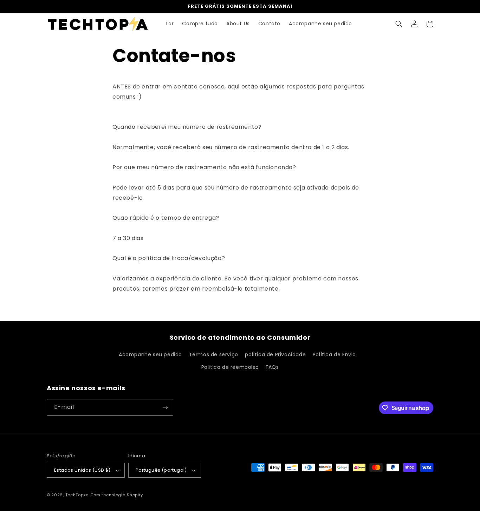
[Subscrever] (165, 407)
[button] (399, 24)
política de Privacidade (275, 354)
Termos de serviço (213, 354)
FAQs (272, 367)
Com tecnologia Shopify (116, 495)
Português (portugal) (161, 470)
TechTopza (77, 495)
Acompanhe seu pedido (150, 354)
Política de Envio (334, 354)
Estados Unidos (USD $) (82, 470)
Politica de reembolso (230, 367)
